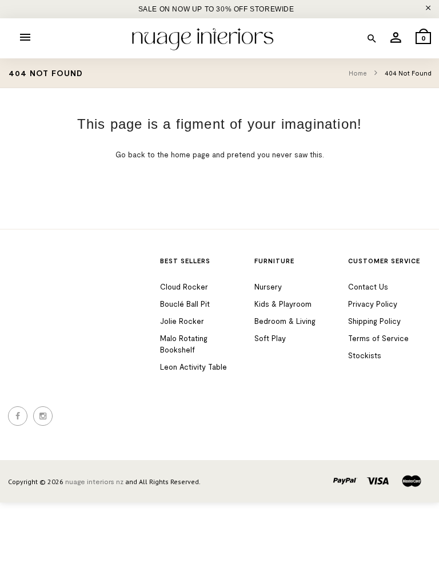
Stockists (364, 355)
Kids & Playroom (283, 303)
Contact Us (368, 286)
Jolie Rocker (182, 321)
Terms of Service (378, 338)
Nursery (268, 286)
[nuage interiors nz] (202, 39)
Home (359, 73)
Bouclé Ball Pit (185, 303)
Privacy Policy (372, 303)
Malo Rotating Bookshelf (183, 344)
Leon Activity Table (193, 366)
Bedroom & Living (285, 321)
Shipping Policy (374, 321)
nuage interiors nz (94, 481)
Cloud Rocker (184, 286)
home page (190, 154)
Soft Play (270, 338)
